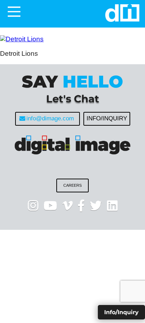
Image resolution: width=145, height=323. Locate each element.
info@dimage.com (50, 118)
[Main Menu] (14, 11)
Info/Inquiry (107, 118)
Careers (72, 185)
